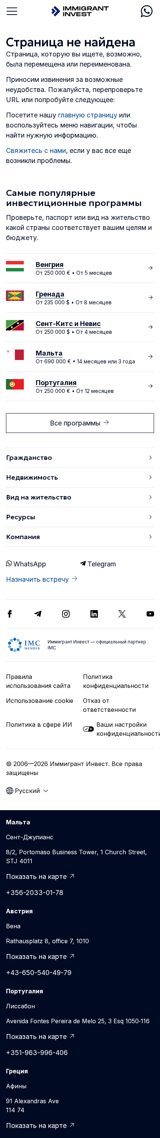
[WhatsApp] (147, 11)
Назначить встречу (37, 579)
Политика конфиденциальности (115, 681)
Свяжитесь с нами (36, 150)
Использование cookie (39, 700)
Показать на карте (36, 876)
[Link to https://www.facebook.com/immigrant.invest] (9, 614)
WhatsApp (29, 564)
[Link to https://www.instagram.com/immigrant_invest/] (66, 614)
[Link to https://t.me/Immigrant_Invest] (38, 614)
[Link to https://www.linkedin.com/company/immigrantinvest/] (94, 614)
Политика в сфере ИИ (39, 724)
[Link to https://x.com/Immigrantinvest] (122, 614)
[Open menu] (11, 11)
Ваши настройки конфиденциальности (125, 729)
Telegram (101, 564)
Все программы (75, 423)
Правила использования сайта (38, 681)
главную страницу (87, 115)
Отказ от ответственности (109, 705)
